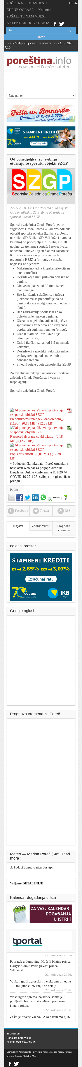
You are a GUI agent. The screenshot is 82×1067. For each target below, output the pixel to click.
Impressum (14, 1033)
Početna (45, 208)
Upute (73, 3)
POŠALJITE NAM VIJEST (26, 16)
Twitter (62, 23)
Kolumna (44, 10)
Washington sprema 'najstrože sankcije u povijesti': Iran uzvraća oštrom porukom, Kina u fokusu (38, 997)
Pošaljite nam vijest (19, 1037)
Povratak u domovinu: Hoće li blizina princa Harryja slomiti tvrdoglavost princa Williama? (40, 961)
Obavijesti (61, 208)
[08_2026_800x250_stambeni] (41, 137)
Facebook (55, 23)
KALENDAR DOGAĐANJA (28, 23)
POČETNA (15, 3)
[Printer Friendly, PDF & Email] (64, 497)
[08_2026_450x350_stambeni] (41, 576)
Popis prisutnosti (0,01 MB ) (30, 454)
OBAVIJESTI (37, 3)
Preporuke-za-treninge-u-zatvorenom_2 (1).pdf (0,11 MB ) (37, 421)
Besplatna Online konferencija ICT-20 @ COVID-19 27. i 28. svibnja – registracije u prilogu (40, 476)
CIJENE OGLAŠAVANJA (21, 1042)
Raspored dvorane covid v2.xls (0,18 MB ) (36, 439)
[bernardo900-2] (41, 113)
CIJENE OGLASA (20, 10)
